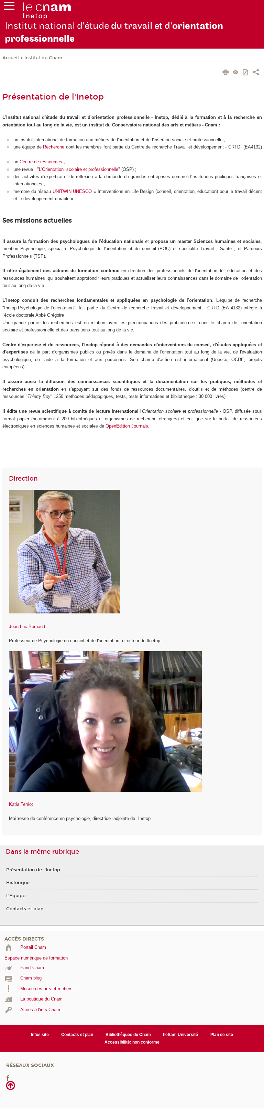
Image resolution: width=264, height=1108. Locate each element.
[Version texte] (236, 73)
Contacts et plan (24, 909)
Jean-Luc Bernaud (27, 626)
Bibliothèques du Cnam (128, 1034)
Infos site (40, 1034)
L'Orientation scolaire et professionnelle (78, 169)
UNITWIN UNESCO (72, 191)
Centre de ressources (41, 161)
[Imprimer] (226, 73)
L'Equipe (15, 896)
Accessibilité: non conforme (132, 1042)
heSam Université (180, 1034)
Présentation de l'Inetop (33, 870)
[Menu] (9, 7)
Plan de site (221, 1034)
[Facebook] (8, 1077)
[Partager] (256, 73)
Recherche (53, 147)
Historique (18, 882)
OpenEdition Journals (127, 426)
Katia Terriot (21, 804)
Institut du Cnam (43, 58)
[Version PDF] (246, 73)
